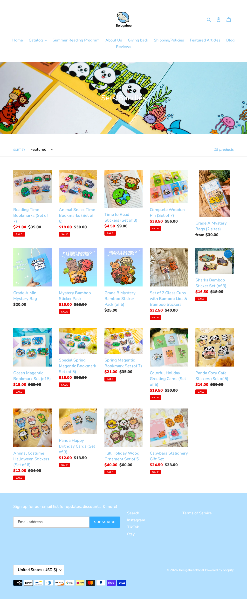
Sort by (19, 150)
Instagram (136, 520)
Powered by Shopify (219, 570)
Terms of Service (197, 513)
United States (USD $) (37, 569)
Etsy (131, 534)
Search (133, 513)
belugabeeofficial (191, 570)
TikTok (133, 527)
